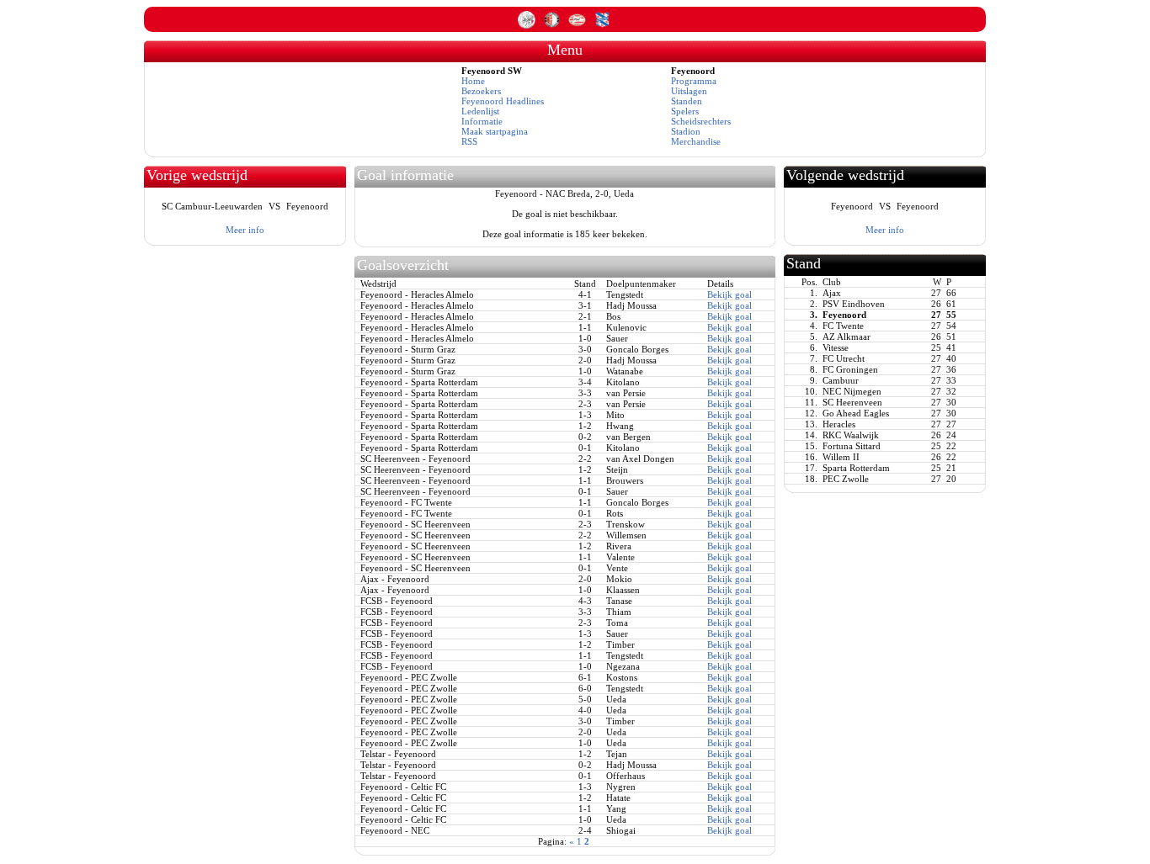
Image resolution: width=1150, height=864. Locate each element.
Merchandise (696, 141)
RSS (469, 141)
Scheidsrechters (701, 121)
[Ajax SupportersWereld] (528, 25)
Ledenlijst (480, 111)
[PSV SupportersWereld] (578, 25)
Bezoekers (481, 91)
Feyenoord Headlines (502, 101)
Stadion (685, 131)
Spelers (685, 111)
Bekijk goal (729, 294)
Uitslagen (689, 91)
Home (473, 81)
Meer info (245, 230)
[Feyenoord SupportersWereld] (553, 25)
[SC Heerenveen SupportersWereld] (602, 25)
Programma (693, 81)
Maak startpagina (494, 131)
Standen (686, 101)
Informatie (482, 121)
